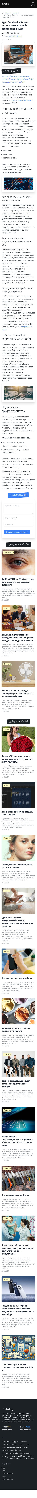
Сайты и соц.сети (15, 36)
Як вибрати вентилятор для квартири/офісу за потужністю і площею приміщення (17, 693)
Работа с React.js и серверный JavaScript (17, 79)
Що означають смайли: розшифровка (16, 1453)
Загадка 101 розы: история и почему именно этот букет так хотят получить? (17, 759)
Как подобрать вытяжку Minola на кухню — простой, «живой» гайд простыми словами (18, 1457)
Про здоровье (9, 552)
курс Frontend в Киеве (21, 100)
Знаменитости (7, 1474)
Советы (6, 608)
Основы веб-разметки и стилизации (15, 76)
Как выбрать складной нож (15, 1195)
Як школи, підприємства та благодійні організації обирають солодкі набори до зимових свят (18, 638)
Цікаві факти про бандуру (11, 1450)
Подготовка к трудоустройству (13, 82)
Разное (6, 729)
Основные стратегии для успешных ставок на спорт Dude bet (17, 1367)
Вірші (3, 1471)
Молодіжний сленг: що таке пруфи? (15, 1447)
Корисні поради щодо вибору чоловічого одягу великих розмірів (16, 1084)
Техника (6, 664)
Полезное (7, 838)
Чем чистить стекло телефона (17, 978)
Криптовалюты (7, 1479)
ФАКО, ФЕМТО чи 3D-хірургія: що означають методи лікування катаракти (18, 582)
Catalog (5, 4)
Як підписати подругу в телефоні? (14, 1442)
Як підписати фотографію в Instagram (16, 1444)
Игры (3, 1477)
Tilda (3, 1468)
